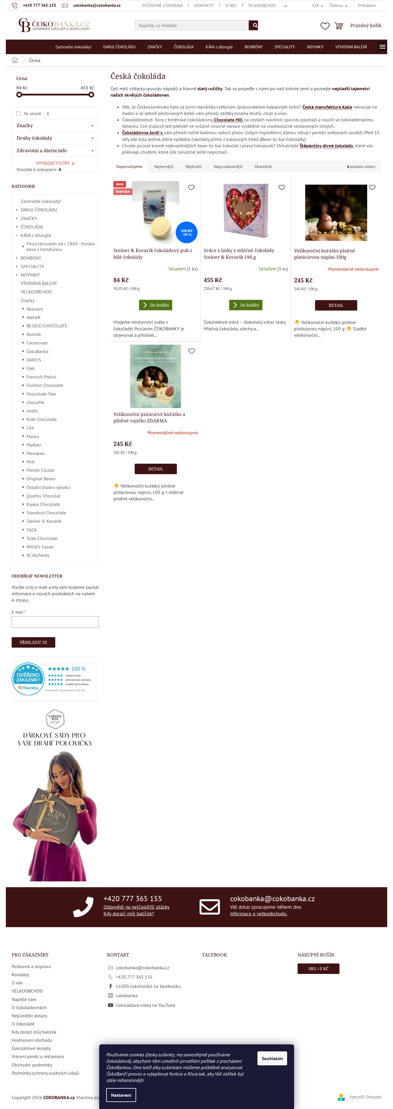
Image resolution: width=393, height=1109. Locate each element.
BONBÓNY (31, 258)
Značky (28, 300)
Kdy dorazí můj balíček (34, 1032)
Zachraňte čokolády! (41, 201)
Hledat (253, 25)
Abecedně (263, 166)
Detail (336, 305)
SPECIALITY (32, 266)
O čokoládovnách (29, 1007)
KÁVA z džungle (36, 235)
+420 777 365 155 (133, 898)
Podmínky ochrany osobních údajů (45, 1073)
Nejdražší (194, 166)
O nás (230, 5)
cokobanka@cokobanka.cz (272, 898)
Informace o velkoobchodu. (258, 913)
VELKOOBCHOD (262, 5)
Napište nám (24, 999)
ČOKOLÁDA (32, 227)
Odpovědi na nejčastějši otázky (137, 907)
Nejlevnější (164, 166)
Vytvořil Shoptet (365, 1097)
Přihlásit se (33, 642)
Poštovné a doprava (162, 5)
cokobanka (127, 995)
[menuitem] (73, 47)
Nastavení (121, 1095)
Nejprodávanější (228, 166)
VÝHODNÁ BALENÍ (39, 283)
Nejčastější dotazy (29, 1015)
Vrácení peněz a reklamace (38, 1056)
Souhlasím (272, 1058)
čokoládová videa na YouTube (145, 1005)
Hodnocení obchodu (32, 1040)
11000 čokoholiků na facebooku (148, 986)
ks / (319, 968)
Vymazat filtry (53, 163)
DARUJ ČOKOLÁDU (39, 209)
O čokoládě (23, 1024)
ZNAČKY (29, 218)
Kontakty (204, 5)
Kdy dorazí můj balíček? (129, 913)
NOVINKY (30, 275)
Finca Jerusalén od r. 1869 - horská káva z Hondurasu (60, 246)
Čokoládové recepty (31, 1048)
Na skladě (36, 113)
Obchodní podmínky (32, 1065)
